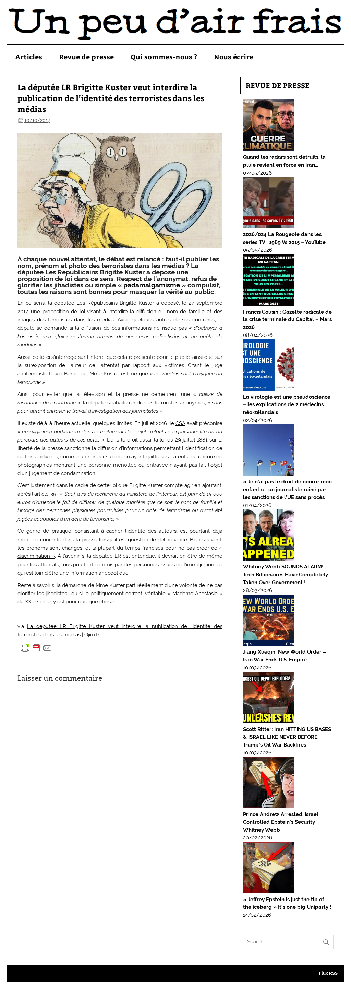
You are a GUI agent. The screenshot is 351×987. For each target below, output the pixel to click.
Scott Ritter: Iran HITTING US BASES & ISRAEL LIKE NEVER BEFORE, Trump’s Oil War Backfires (287, 737)
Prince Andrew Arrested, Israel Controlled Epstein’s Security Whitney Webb (280, 822)
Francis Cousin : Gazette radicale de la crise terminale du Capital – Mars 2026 (287, 320)
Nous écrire (233, 56)
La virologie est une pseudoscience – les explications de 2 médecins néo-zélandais (286, 405)
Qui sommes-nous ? (164, 56)
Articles (28, 56)
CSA (180, 423)
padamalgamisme (151, 285)
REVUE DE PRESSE (278, 85)
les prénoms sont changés (49, 548)
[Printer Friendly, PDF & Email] (36, 647)
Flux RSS (328, 973)
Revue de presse (86, 56)
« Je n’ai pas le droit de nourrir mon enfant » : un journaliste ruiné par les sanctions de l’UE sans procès (287, 490)
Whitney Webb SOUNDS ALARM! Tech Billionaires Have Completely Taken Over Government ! (285, 575)
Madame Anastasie (195, 593)
